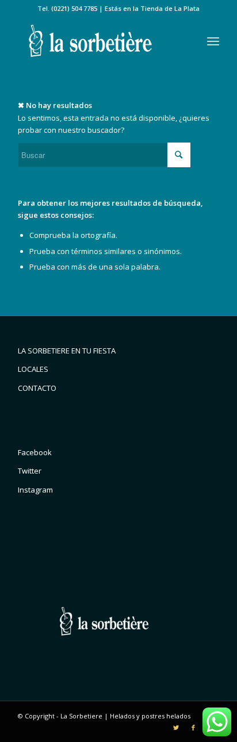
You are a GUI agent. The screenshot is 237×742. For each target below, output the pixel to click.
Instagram (35, 490)
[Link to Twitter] (176, 727)
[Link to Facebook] (193, 727)
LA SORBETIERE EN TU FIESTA (67, 350)
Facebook (35, 452)
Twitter (29, 471)
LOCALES (33, 369)
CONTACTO (37, 388)
